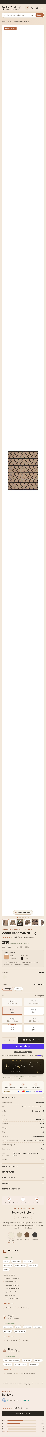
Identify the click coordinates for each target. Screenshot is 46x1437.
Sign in (20, 1067)
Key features (8, 1172)
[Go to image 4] (22, 917)
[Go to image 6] (25, 917)
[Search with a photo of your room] (32, 15)
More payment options (23, 1052)
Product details (10, 1166)
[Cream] (4, 977)
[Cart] (37, 7)
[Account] (31, 7)
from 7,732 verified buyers (23, 2)
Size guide (40, 996)
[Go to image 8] (28, 917)
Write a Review (23, 1413)
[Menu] (42, 7)
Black (26, 958)
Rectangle (7, 989)
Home (4, 22)
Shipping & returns (11, 1189)
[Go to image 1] (17, 917)
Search (39, 15)
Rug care (6, 1183)
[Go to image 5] (23, 917)
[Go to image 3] (20, 917)
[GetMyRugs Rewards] (27, 8)
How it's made (8, 1178)
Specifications (9, 1098)
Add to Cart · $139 (31, 1040)
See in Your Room (24, 912)
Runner (18, 989)
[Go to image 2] (19, 917)
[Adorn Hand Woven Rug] (5, 922)
